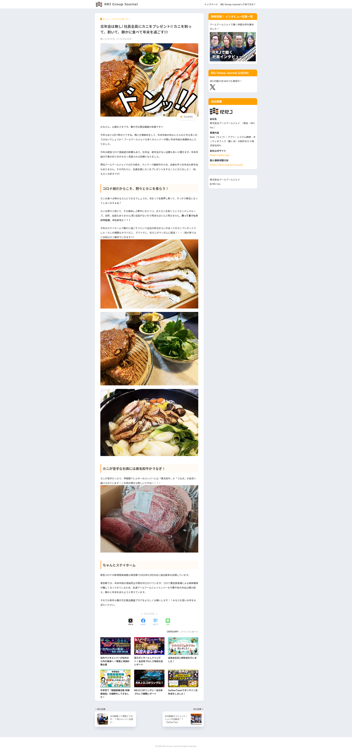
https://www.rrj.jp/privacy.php (226, 164)
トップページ (211, 4)
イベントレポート (189, 631)
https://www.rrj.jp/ (220, 155)
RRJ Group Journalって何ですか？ (238, 4)
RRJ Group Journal (120, 4)
